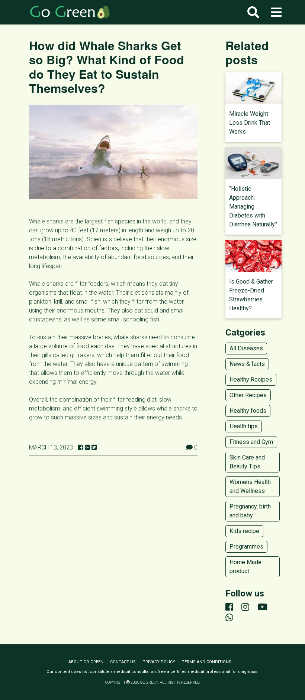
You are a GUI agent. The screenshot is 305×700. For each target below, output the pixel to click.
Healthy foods (247, 410)
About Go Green (85, 662)
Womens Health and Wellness (250, 486)
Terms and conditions (206, 662)
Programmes (246, 546)
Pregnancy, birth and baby (250, 511)
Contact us (123, 662)
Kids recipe (244, 530)
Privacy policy (158, 662)
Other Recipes (248, 395)
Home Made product (245, 567)
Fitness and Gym (251, 441)
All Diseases (246, 348)
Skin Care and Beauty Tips (247, 462)
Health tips (243, 426)
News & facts (247, 363)
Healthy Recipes (250, 379)
